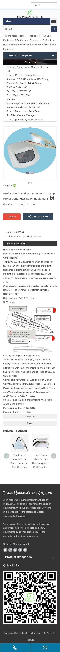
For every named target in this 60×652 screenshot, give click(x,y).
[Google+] (10, 550)
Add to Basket (40, 216)
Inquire (12, 216)
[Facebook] (5, 550)
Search (54, 29)
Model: (9, 232)
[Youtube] (25, 550)
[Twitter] (20, 550)
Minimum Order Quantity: (18, 236)
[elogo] (30, 13)
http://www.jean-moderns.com (22, 103)
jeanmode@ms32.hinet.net (29, 119)
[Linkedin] (15, 550)
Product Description (16, 243)
